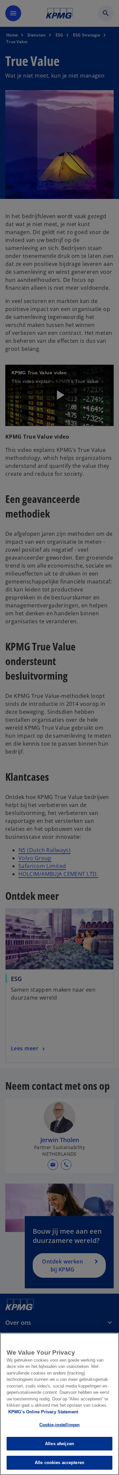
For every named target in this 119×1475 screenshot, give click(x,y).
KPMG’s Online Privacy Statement (43, 1411)
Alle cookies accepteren (59, 1462)
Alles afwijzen (59, 1443)
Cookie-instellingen (59, 1424)
